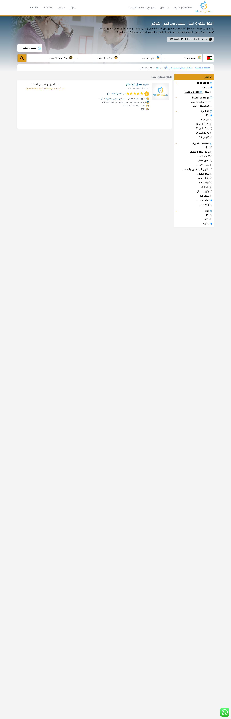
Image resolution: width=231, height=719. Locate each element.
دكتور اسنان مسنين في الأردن (177, 68)
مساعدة (48, 8)
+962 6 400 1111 (177, 39)
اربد (157, 68)
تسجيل (61, 8)
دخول (73, 8)
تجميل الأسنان (106, 98)
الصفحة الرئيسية (183, 7)
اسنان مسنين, (118, 98)
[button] (141, 8)
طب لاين (164, 7)
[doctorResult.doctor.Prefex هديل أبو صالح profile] (160, 91)
